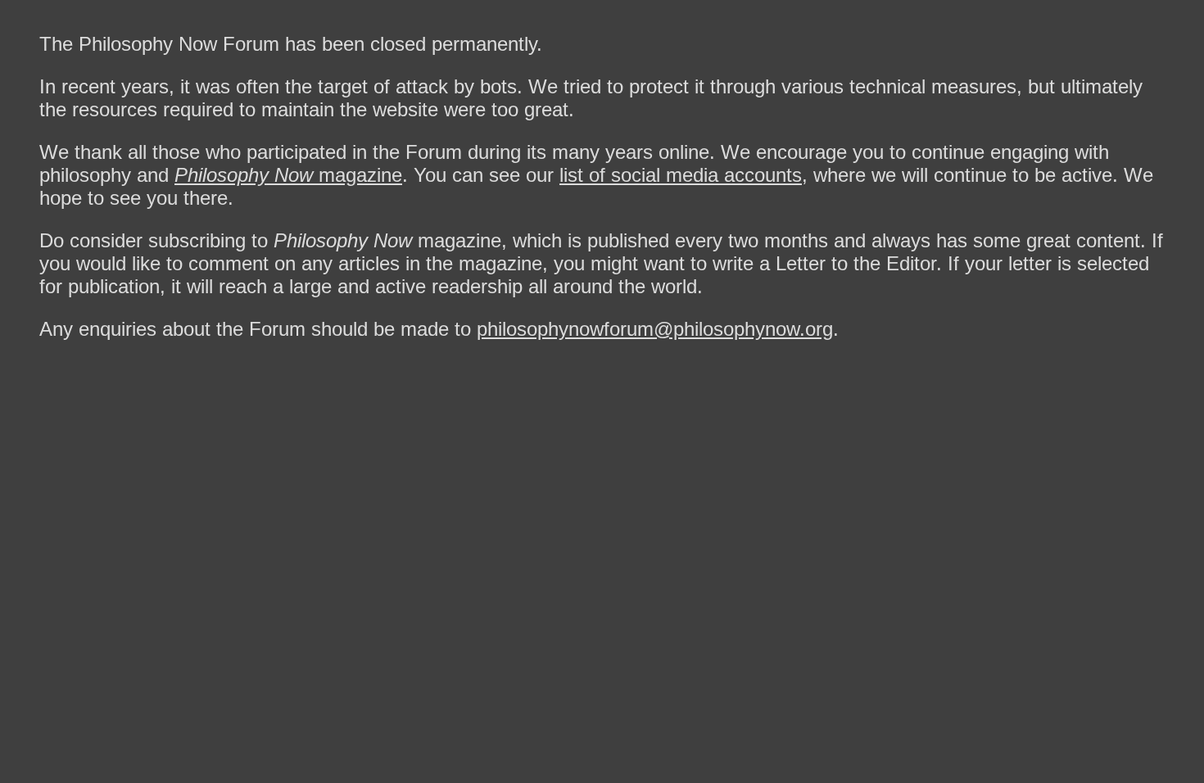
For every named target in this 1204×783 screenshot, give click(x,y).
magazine (288, 175)
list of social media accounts (680, 175)
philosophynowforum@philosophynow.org (655, 329)
